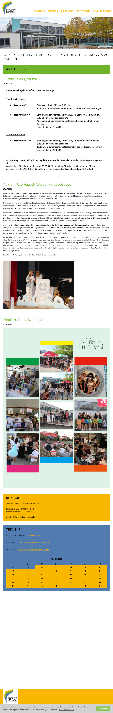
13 (56, 575)
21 (71, 578)
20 (56, 578)
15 (85, 575)
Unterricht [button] (83, 11)
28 (28, 567)
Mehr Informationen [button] (66, 710)
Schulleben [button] (67, 11)
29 (42, 567)
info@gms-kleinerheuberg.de (23, 517)
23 (100, 578)
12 (42, 575)
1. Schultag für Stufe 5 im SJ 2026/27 (33, 549)
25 (28, 582)
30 (56, 567)
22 (85, 578)
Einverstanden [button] (103, 708)
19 (42, 578)
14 (71, 575)
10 (13, 575)
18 (28, 578)
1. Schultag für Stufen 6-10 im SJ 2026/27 (35, 542)
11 (28, 575)
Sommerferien (33, 535)
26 (42, 582)
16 (100, 575)
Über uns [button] (53, 11)
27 (13, 567)
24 (13, 582)
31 (71, 567)
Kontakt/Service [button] (102, 11)
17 (13, 578)
